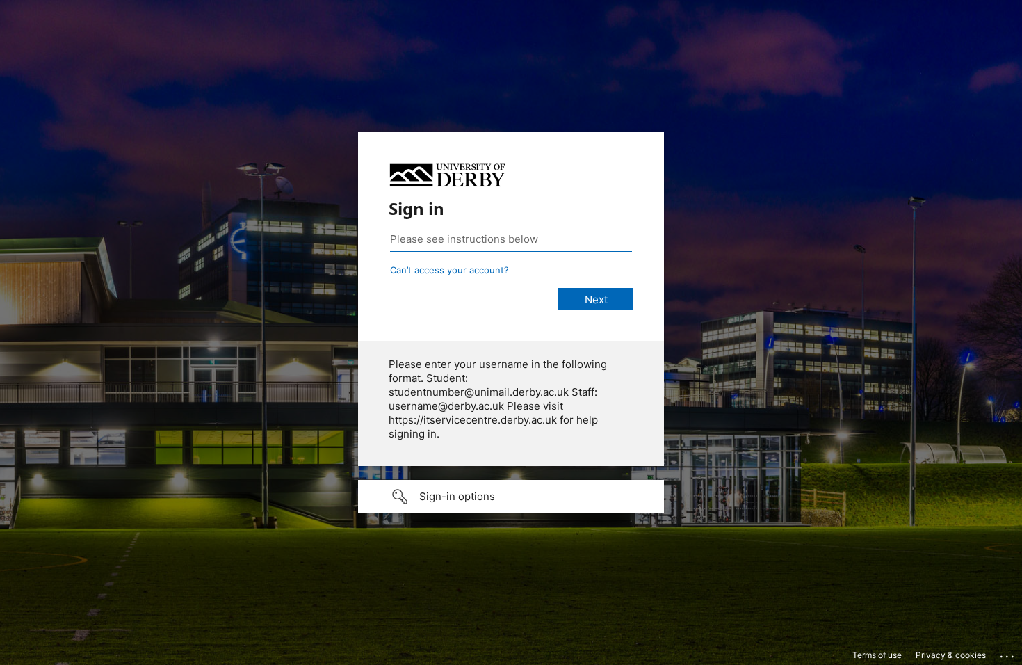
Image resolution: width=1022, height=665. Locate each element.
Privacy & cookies (951, 655)
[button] (511, 496)
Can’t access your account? (449, 269)
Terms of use (877, 655)
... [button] (1008, 653)
